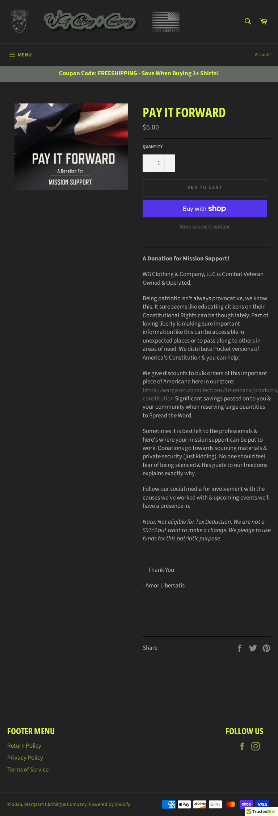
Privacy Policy (25, 757)
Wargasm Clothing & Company (55, 804)
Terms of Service (28, 769)
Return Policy (24, 745)
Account (263, 54)
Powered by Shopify (109, 804)
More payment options (205, 226)
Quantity (153, 147)
